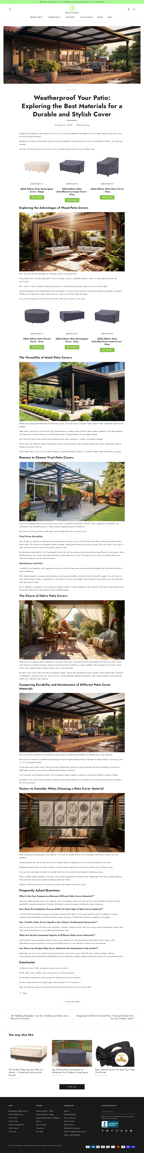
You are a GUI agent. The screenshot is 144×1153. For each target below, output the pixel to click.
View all (72, 1087)
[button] (10, 9)
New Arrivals (41, 1124)
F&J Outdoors (19, 1145)
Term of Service (70, 1118)
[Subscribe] (134, 1111)
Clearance (40, 1128)
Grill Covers (13, 1128)
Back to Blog (73, 1002)
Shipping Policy (70, 1114)
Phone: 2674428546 (72, 1135)
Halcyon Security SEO (54, 1145)
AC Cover (12, 1131)
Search (66, 1111)
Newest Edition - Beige (45, 1114)
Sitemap (38, 1145)
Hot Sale (39, 1131)
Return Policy (69, 1124)
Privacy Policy (69, 1121)
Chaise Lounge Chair (17, 1124)
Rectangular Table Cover (18, 1111)
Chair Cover (13, 1121)
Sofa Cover (13, 1118)
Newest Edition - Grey (44, 1111)
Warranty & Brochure (72, 1128)
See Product (37, 197)
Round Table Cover (16, 1114)
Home (69, 89)
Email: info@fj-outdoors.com (75, 1131)
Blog (74, 89)
